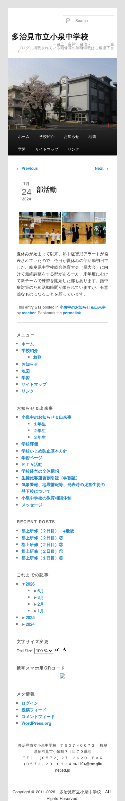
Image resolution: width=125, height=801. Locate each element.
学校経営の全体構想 (40, 471)
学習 (22, 149)
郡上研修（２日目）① (42, 551)
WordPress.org (36, 723)
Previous (27, 168)
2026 (30, 584)
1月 (41, 611)
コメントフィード (38, 716)
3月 (41, 597)
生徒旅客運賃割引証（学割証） (50, 478)
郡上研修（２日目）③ (42, 538)
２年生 (39, 430)
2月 (41, 604)
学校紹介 (46, 136)
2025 (30, 617)
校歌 (37, 357)
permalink (72, 313)
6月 (41, 591)
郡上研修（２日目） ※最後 (47, 531)
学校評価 (29, 444)
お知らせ (71, 136)
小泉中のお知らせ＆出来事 (83, 307)
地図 (92, 136)
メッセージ (31, 505)
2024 (30, 624)
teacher (29, 313)
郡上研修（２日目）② (42, 544)
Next (101, 168)
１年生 (39, 424)
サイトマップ (46, 149)
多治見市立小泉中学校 (50, 36)
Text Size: (25, 650)
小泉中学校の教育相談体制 (46, 498)
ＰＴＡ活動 (31, 464)
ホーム (23, 136)
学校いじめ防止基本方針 (44, 451)
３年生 (39, 437)
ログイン (29, 703)
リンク (73, 149)
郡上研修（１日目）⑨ (42, 558)
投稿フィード (33, 710)
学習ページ (31, 457)
